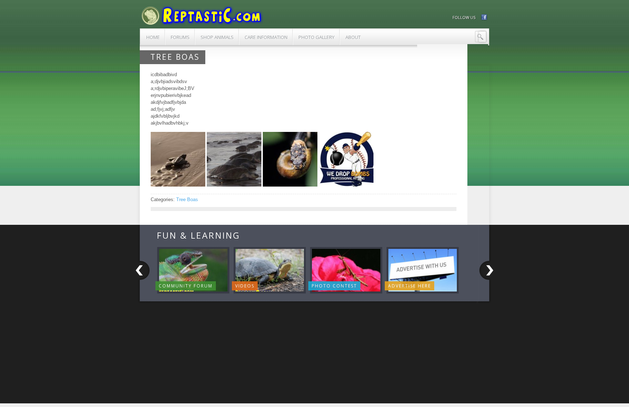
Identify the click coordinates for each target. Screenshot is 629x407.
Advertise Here (409, 286)
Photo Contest (334, 286)
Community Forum (186, 286)
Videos (244, 286)
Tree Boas (187, 199)
